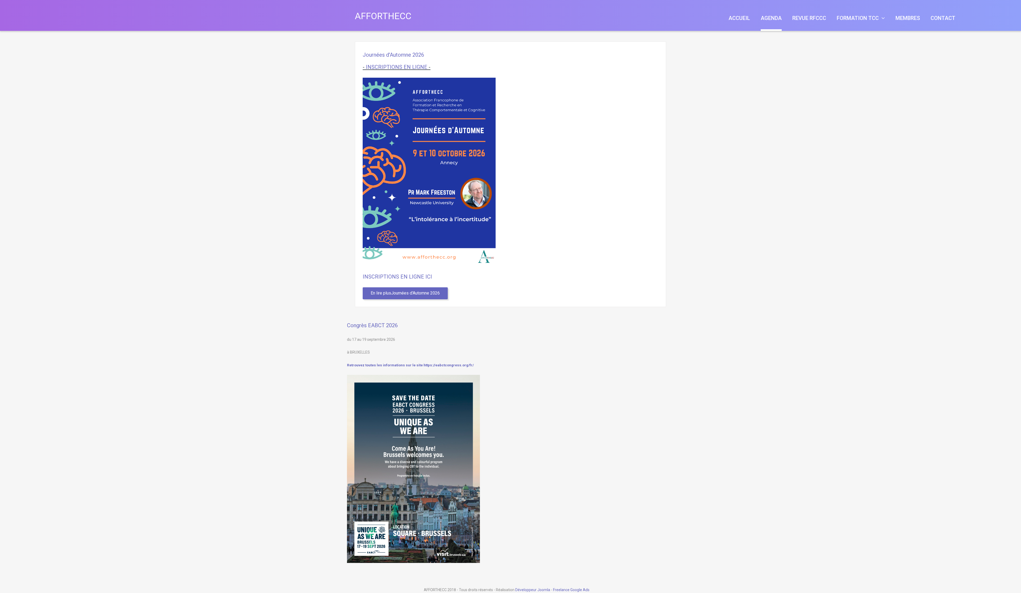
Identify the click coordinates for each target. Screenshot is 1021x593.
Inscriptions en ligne (396, 67)
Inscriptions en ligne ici (397, 276)
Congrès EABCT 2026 (372, 325)
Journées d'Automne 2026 (393, 55)
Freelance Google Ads (571, 590)
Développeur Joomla (532, 590)
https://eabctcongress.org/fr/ (449, 365)
